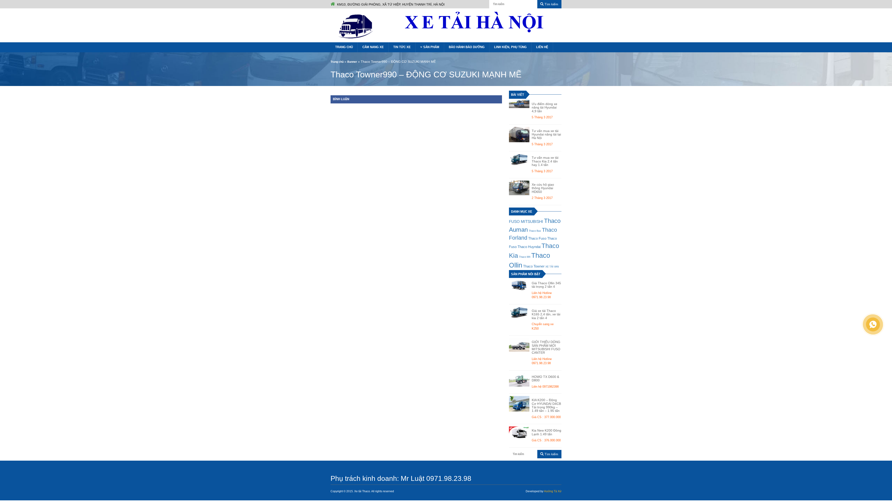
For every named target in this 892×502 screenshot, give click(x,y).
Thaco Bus (535, 230)
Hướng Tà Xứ (552, 491)
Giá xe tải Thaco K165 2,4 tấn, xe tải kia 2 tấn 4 (546, 314)
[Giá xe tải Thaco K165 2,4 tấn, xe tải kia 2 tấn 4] (519, 312)
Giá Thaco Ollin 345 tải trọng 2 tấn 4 (546, 284)
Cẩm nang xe (373, 47)
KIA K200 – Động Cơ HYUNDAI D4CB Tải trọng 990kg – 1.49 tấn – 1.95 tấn (546, 405)
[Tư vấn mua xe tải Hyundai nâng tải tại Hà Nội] (519, 134)
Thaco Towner (533, 266)
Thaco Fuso (537, 238)
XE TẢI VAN (552, 266)
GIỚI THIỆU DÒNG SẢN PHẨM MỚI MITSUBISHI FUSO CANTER (546, 347)
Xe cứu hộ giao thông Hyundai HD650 (543, 188)
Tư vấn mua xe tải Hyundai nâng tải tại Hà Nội (546, 134)
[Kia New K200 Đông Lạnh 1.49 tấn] (519, 432)
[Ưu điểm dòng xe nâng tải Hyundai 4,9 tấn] (519, 104)
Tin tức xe (402, 47)
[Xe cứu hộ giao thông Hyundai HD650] (519, 188)
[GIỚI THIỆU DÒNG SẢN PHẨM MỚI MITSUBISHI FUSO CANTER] (519, 345)
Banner (352, 61)
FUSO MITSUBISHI (526, 221)
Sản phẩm (431, 47)
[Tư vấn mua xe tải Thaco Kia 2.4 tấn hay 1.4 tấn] (519, 159)
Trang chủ (344, 47)
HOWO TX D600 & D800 (545, 378)
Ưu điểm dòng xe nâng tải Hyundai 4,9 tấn (544, 107)
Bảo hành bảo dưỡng (467, 47)
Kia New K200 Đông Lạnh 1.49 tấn (546, 432)
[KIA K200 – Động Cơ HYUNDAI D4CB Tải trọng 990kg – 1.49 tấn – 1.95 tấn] (519, 403)
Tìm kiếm (551, 4)
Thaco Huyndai (529, 247)
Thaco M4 (524, 256)
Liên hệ (542, 47)
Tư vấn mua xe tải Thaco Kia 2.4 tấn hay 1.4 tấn (545, 161)
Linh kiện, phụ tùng (510, 47)
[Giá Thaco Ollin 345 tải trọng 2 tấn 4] (519, 285)
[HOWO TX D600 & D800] (519, 379)
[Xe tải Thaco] (357, 26)
